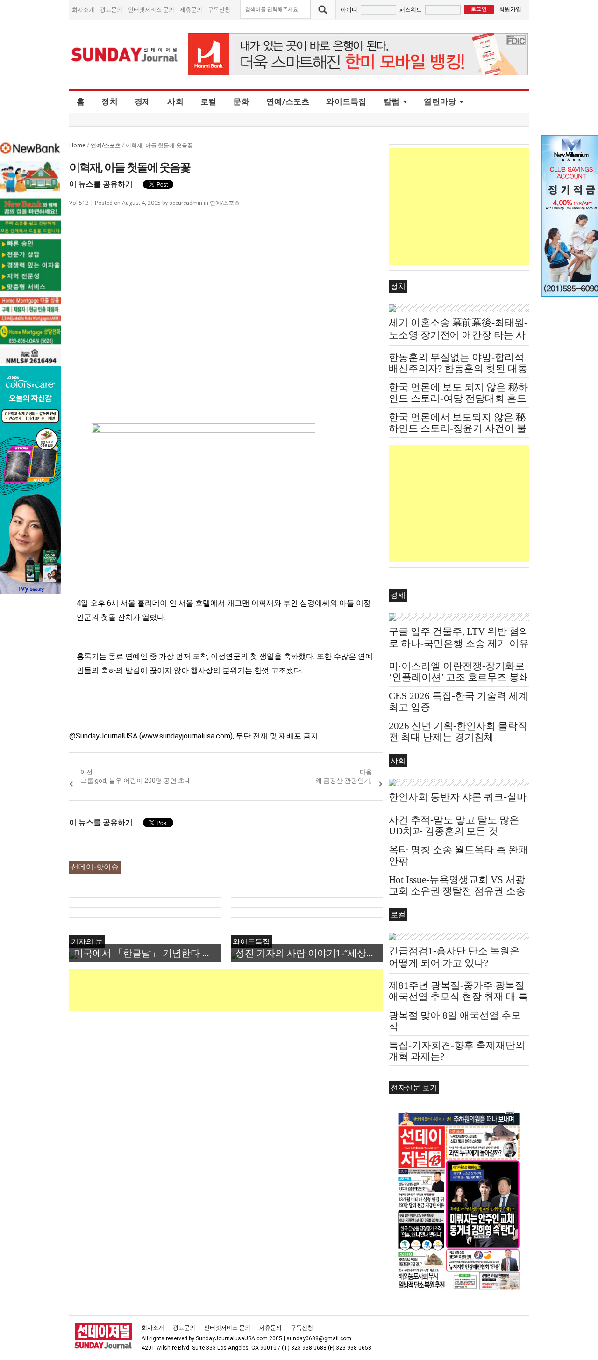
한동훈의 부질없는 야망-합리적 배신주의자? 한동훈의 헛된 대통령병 (458, 368)
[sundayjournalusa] (124, 54)
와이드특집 (346, 101)
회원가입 (510, 9)
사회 (175, 101)
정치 (109, 101)
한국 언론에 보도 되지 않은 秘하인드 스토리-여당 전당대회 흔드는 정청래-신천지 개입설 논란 (458, 398)
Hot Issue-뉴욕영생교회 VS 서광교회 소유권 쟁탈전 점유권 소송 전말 (457, 891)
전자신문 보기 (414, 1087)
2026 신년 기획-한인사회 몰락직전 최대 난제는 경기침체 (458, 731)
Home (77, 145)
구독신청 (219, 10)
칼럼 (392, 101)
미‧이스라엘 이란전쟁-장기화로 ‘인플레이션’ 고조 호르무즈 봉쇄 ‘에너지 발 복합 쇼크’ (459, 677)
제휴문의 (191, 10)
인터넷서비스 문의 (151, 10)
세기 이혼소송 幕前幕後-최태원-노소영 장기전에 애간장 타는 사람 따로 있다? (458, 335)
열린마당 (440, 101)
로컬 (208, 101)
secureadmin (185, 203)
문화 (241, 101)
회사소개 (83, 10)
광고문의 (111, 10)
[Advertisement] (239, 990)
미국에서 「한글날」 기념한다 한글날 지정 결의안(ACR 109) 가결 (147, 953)
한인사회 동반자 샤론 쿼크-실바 (458, 797)
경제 (143, 101)
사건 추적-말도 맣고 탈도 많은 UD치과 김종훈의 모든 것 (454, 825)
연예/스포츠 (288, 101)
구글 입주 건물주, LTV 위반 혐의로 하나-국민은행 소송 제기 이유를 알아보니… (459, 643)
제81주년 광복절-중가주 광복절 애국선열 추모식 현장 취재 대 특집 (458, 996)
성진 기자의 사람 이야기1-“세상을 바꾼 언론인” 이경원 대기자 (309, 953)
